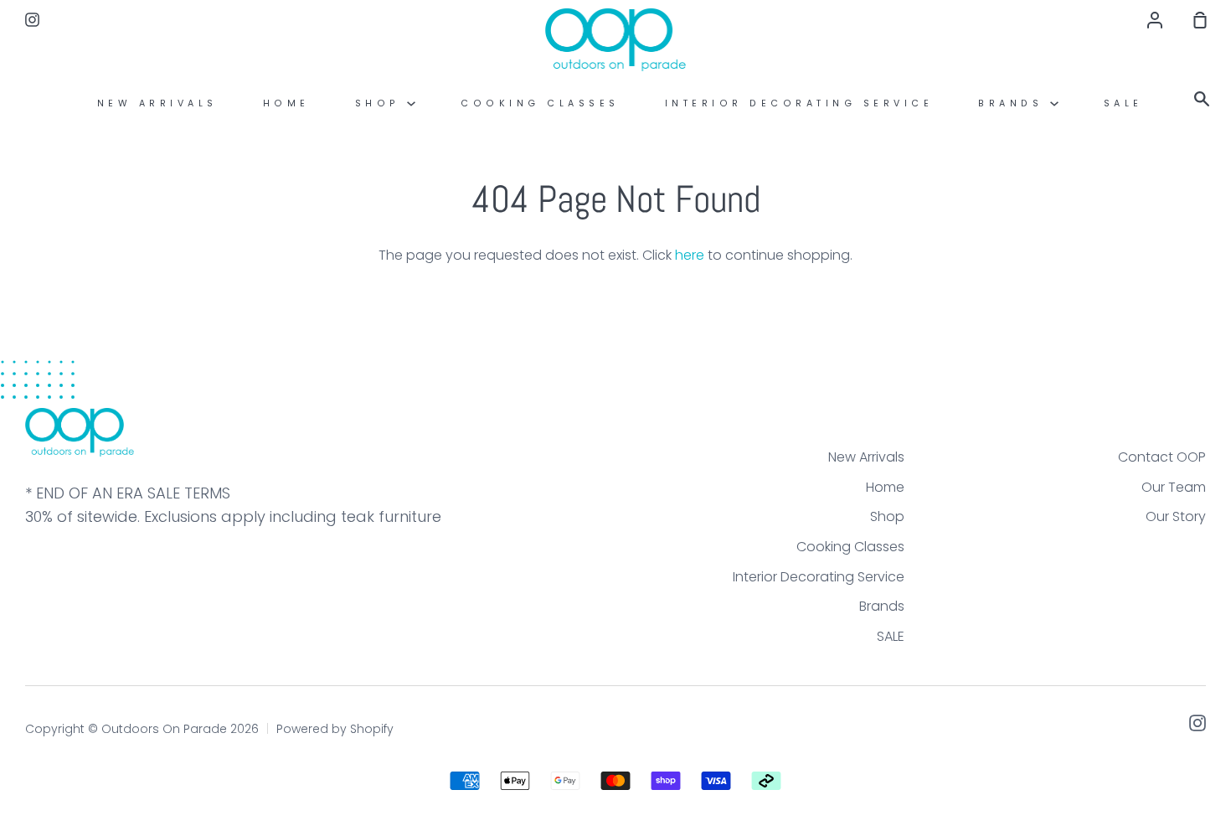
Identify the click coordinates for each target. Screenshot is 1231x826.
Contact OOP (1162, 457)
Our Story (1176, 516)
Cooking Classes (540, 103)
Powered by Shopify (335, 728)
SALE (1123, 103)
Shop (381, 103)
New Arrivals (157, 103)
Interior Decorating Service (799, 103)
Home (286, 103)
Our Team (1173, 487)
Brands (1014, 103)
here (689, 255)
